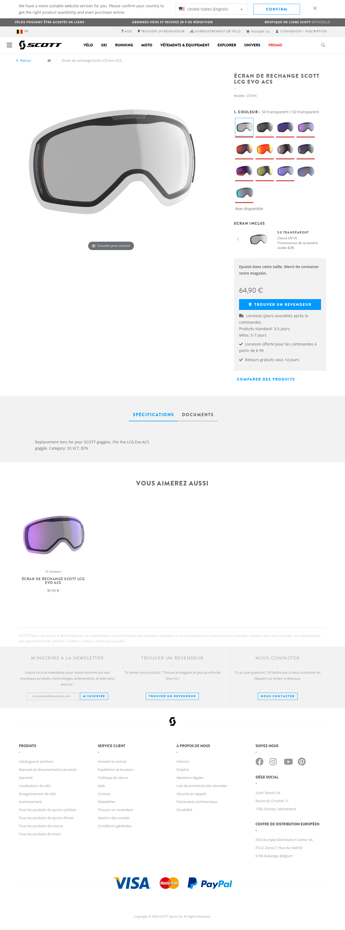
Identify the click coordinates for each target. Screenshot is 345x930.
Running (124, 45)
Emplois (183, 769)
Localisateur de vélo (35, 785)
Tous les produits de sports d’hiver (46, 817)
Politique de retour (113, 777)
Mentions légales (190, 777)
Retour (25, 60)
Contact (104, 793)
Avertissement (30, 801)
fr (26, 31)
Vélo (88, 45)
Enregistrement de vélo (37, 793)
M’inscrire (94, 696)
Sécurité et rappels (191, 793)
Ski (104, 45)
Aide (101, 785)
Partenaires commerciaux (197, 801)
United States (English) (207, 9)
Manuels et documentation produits (48, 769)
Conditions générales (115, 825)
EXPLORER (227, 45)
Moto (146, 45)
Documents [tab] (198, 415)
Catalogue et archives (36, 761)
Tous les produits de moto (40, 834)
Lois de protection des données (202, 785)
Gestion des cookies (114, 817)
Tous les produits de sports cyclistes (47, 809)
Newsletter (106, 801)
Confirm (276, 9)
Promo (275, 45)
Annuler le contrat (112, 761)
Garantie (26, 777)
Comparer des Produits (266, 379)
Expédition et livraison (115, 769)
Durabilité (184, 809)
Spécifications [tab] (153, 415)
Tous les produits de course (41, 825)
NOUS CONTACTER (278, 696)
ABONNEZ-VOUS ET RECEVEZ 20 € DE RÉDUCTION (172, 22)
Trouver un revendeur (282, 304)
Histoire (183, 761)
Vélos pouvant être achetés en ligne (49, 22)
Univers (252, 45)
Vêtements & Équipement (184, 45)
